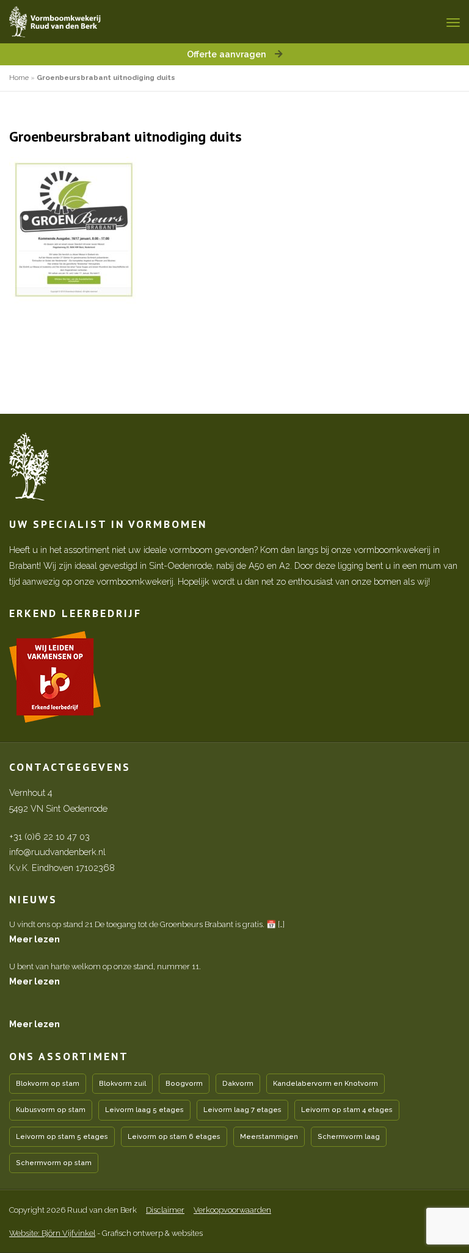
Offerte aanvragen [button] (228, 54)
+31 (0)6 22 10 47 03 (49, 836)
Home (19, 77)
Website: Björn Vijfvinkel (52, 1233)
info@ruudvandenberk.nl (57, 852)
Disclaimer (165, 1210)
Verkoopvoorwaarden (232, 1210)
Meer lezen (34, 939)
